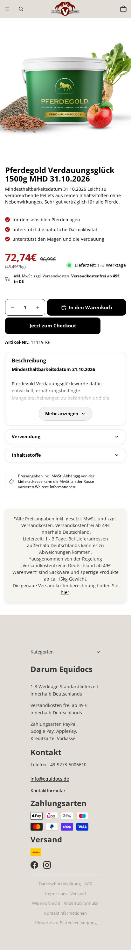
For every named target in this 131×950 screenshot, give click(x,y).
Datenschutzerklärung (60, 884)
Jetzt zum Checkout (53, 325)
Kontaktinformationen (65, 913)
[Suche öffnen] (21, 9)
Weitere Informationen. (55, 486)
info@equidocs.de (50, 779)
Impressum (56, 893)
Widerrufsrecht (46, 903)
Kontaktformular (48, 791)
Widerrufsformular (81, 903)
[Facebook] (34, 865)
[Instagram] (47, 865)
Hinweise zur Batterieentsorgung (66, 922)
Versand (78, 893)
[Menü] (7, 9)
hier (65, 592)
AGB (88, 884)
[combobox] (110, 9)
